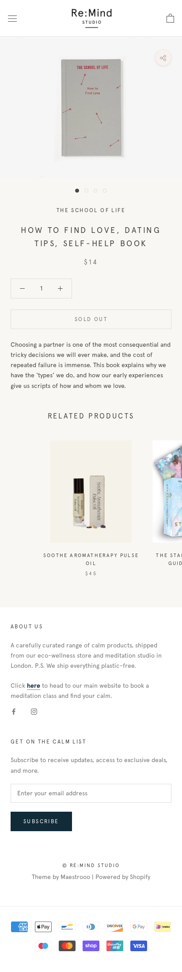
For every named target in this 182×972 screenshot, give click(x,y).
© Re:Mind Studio (91, 865)
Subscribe (41, 821)
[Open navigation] (12, 18)
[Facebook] (14, 711)
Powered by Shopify (122, 877)
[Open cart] (170, 18)
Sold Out (91, 319)
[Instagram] (34, 711)
